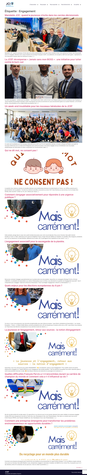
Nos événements (65, 4)
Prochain (79, 467)
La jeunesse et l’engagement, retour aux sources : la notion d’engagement (42, 329)
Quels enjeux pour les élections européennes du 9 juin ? (33, 285)
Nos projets (43, 4)
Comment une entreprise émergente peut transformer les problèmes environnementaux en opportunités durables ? (40, 422)
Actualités (76, 4)
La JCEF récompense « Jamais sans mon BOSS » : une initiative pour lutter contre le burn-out (43, 60)
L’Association (32, 4)
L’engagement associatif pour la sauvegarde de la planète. (35, 241)
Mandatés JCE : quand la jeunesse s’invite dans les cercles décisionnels (42, 15)
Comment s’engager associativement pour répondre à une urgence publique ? (39, 196)
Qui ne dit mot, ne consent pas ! (21, 150)
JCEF (7, 472)
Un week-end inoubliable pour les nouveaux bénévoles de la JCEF (39, 106)
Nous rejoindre (53, 4)
